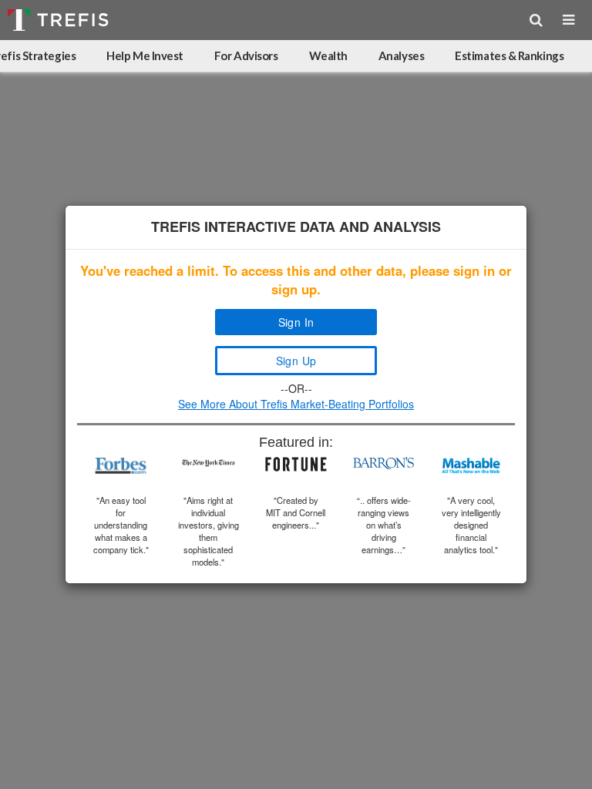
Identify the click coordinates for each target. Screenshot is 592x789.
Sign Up (296, 360)
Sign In (296, 322)
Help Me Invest (144, 55)
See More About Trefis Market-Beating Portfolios (296, 403)
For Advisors (246, 55)
